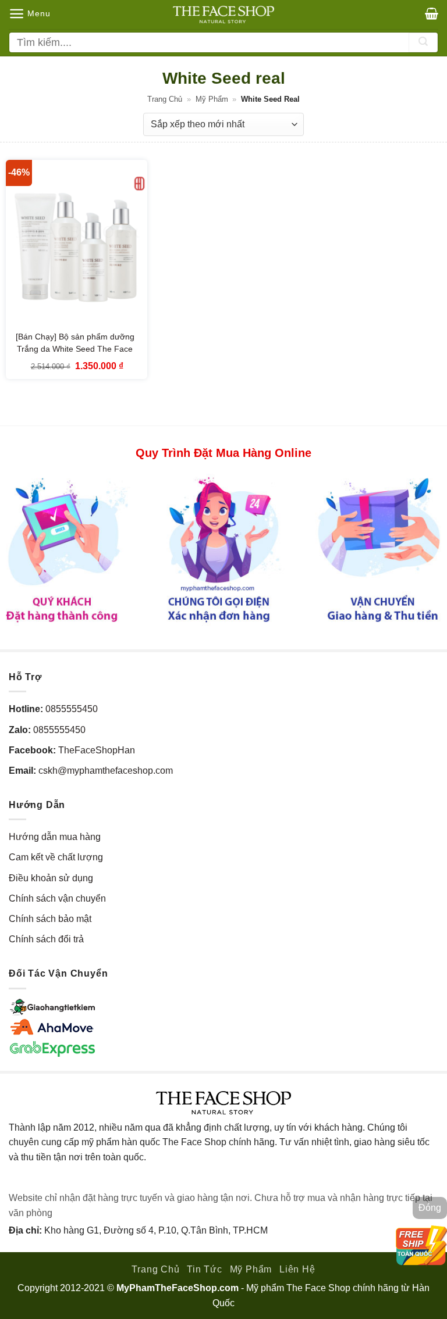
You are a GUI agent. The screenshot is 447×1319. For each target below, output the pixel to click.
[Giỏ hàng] (431, 13)
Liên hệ (297, 1269)
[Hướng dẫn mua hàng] (223, 550)
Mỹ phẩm (212, 99)
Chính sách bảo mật (50, 919)
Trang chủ (164, 99)
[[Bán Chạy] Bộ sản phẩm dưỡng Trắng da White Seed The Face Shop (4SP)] (76, 244)
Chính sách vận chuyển (57, 898)
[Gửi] (423, 42)
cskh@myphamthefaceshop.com (105, 770)
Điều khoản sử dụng (51, 878)
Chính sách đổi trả (46, 939)
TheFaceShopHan (96, 750)
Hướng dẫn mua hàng (55, 837)
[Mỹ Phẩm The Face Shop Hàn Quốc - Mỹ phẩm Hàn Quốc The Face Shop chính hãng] (223, 14)
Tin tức (204, 1269)
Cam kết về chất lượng (56, 857)
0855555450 (71, 709)
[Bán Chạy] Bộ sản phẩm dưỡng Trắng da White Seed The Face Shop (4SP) (75, 349)
